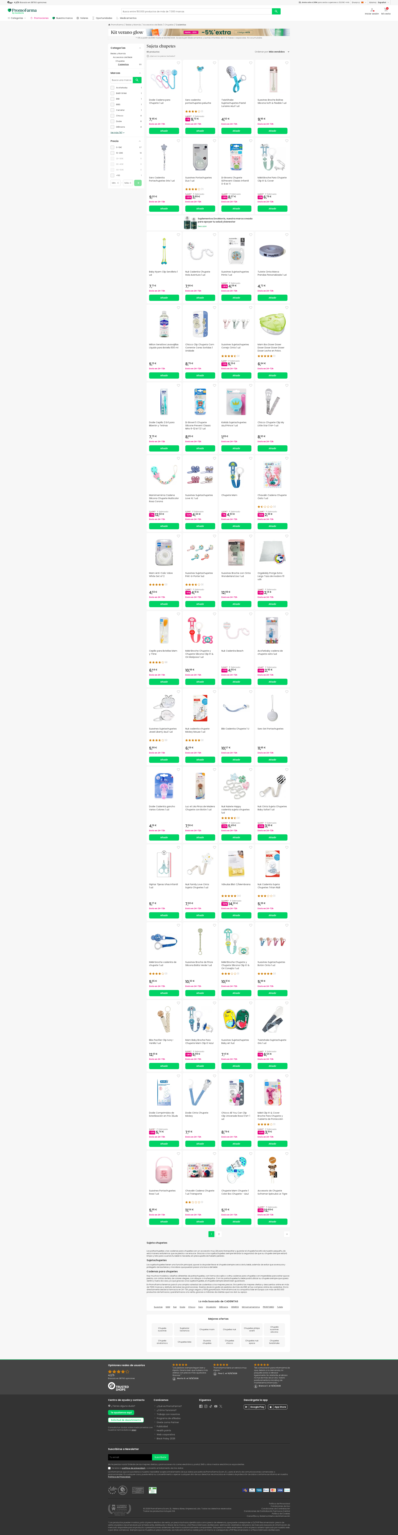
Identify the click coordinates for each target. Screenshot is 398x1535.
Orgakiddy (211, 1307)
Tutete (280, 1307)
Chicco (191, 1307)
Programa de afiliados (168, 1418)
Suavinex (158, 1307)
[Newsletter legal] (110, 1468)
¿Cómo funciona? (166, 1410)
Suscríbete (160, 1457)
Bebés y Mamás (133, 25)
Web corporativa (166, 1434)
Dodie (182, 1307)
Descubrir (202, 226)
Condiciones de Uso (280, 1506)
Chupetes (169, 25)
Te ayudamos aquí (121, 1412)
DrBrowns (223, 1307)
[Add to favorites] (178, 63)
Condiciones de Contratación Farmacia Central (267, 1511)
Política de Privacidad (119, 1476)
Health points (164, 1430)
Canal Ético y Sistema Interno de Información (268, 1516)
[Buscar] (276, 11)
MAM (168, 1307)
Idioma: (377, 2)
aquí (134, 1430)
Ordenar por (261, 51)
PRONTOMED (268, 1307)
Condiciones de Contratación (275, 1508)
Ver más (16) (116, 132)
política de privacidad (133, 1468)
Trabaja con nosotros (168, 1414)
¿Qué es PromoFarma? (169, 1406)
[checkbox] (126, 88)
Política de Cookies (281, 1513)
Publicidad (162, 1426)
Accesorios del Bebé (152, 25)
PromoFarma (117, 25)
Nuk (175, 1307)
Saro (200, 1307)
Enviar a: (356, 2)
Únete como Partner (168, 1422)
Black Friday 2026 (166, 1438)
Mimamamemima (251, 1307)
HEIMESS (235, 1307)
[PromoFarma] (22, 11)
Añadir (164, 130)
